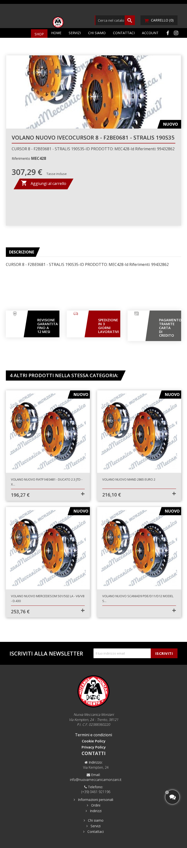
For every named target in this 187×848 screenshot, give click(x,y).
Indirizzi (95, 810)
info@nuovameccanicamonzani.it (96, 779)
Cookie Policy (93, 740)
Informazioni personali (95, 799)
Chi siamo (97, 32)
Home (56, 32)
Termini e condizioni (93, 734)
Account (150, 32)
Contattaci (124, 32)
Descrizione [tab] (21, 252)
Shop (39, 34)
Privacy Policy (94, 747)
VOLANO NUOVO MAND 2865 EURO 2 (128, 479)
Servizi (75, 32)
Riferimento (21, 158)
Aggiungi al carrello (43, 183)
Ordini (95, 805)
